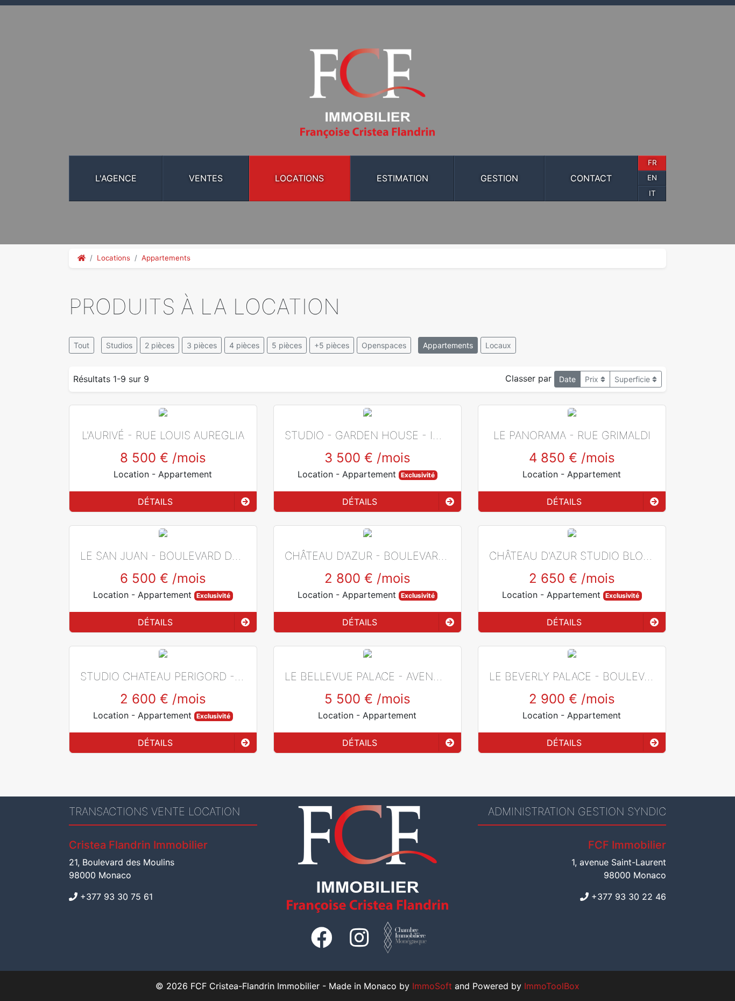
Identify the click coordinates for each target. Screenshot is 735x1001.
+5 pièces (331, 345)
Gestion (499, 178)
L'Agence (116, 178)
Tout (81, 345)
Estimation (402, 178)
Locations (299, 178)
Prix (592, 379)
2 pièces (159, 345)
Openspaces (384, 345)
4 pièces (244, 345)
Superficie (633, 379)
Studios (119, 345)
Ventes (206, 178)
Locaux (498, 345)
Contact (591, 178)
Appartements (166, 257)
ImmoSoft (432, 986)
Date (567, 379)
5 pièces (287, 345)
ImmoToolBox (551, 986)
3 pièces (202, 345)
